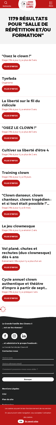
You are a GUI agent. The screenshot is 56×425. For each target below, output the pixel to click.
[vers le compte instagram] (16, 336)
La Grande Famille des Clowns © (15, 347)
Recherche (6, 6)
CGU (4, 394)
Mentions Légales (10, 389)
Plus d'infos (11, 66)
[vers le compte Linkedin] (25, 336)
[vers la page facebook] (6, 336)
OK (20, 421)
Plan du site (7, 399)
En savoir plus (31, 421)
